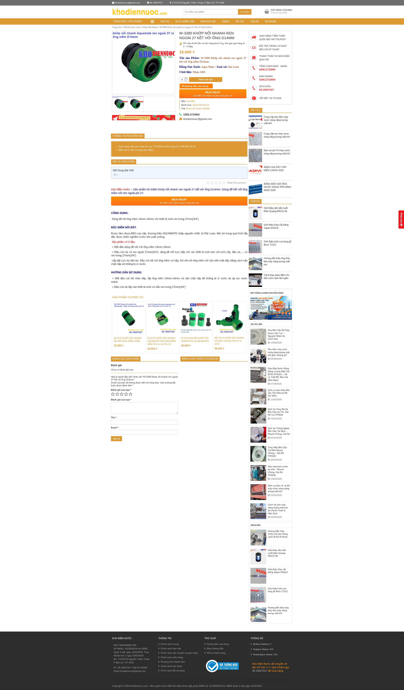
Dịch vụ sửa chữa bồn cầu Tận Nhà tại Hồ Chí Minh (279, 393)
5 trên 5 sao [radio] (130, 394)
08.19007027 (124, 667)
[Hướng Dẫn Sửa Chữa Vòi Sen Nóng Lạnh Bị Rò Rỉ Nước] (258, 537)
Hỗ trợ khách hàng (216, 653)
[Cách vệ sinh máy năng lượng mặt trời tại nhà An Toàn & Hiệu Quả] (258, 511)
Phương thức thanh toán (173, 661)
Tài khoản (270, 21)
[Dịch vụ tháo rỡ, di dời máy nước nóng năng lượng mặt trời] (258, 492)
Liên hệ (254, 21)
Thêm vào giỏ (205, 79)
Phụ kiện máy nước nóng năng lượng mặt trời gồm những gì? (278, 352)
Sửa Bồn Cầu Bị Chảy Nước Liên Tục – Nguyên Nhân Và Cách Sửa (279, 334)
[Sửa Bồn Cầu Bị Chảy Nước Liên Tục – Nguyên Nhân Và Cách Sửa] (258, 337)
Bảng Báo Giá (208, 21)
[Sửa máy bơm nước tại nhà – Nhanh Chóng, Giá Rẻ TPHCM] (258, 473)
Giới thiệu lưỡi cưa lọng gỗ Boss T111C (278, 590)
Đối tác (240, 21)
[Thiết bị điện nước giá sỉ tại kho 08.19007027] (139, 11)
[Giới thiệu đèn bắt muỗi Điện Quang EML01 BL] (258, 557)
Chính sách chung (170, 644)
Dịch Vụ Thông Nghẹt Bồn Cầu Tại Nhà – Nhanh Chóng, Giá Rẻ (279, 431)
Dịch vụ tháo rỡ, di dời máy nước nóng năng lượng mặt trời (279, 488)
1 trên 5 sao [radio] (113, 394)
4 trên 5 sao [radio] (126, 394)
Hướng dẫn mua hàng (196, 86)
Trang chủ (116, 27)
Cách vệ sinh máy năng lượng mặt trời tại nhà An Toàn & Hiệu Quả (278, 509)
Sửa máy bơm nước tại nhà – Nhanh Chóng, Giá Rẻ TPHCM (278, 470)
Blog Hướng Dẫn (184, 21)
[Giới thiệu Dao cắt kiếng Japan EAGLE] (258, 576)
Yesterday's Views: (263, 654)
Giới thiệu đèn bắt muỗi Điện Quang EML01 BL (277, 553)
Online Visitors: (261, 644)
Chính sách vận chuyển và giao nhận (179, 653)
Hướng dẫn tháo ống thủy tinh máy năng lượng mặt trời (278, 610)
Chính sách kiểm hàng (172, 657)
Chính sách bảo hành (171, 666)
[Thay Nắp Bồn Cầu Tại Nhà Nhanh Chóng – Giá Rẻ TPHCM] (258, 454)
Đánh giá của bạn (121, 390)
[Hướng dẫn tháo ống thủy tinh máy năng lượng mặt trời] (258, 614)
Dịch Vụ (165, 21)
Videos (225, 21)
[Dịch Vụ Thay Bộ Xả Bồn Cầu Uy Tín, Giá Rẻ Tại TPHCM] (258, 416)
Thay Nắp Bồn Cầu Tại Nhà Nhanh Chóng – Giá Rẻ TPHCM (277, 451)
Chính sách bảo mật (171, 648)
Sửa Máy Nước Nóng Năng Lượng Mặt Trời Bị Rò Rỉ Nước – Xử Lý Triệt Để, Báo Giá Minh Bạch (278, 374)
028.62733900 (140, 667)
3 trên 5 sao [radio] (122, 394)
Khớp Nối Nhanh (150, 27)
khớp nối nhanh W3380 (198, 108)
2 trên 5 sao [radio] (117, 394)
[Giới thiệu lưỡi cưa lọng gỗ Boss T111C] (258, 595)
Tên (113, 417)
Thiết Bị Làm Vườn (132, 27)
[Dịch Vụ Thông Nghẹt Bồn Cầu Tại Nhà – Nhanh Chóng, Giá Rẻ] (258, 435)
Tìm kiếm (244, 12)
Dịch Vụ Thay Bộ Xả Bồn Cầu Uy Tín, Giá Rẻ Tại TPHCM (278, 412)
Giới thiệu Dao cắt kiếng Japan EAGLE (278, 570)
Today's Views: (261, 649)
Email (114, 427)
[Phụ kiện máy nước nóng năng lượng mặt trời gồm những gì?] (258, 356)
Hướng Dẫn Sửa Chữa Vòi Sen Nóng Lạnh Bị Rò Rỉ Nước (278, 534)
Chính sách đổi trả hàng (173, 670)
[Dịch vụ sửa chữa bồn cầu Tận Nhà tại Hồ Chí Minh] (258, 396)
